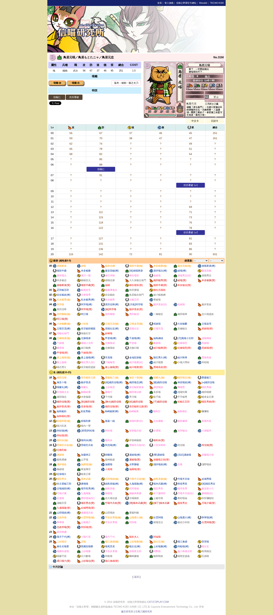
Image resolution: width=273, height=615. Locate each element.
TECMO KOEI (217, 3)
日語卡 (214, 121)
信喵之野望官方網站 (186, 3)
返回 (136, 576)
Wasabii (203, 3)
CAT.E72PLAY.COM (158, 602)
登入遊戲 (169, 3)
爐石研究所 (127, 611)
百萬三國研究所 (143, 611)
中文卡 (195, 121)
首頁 (159, 3)
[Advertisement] (198, 29)
